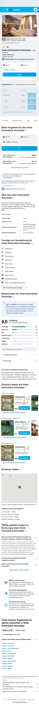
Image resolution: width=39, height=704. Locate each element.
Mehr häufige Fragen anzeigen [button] (19, 570)
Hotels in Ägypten (7, 658)
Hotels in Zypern (7, 663)
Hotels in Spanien (7, 666)
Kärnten (21, 699)
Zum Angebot (24, 408)
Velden (29, 699)
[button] (3, 10)
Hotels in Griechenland (9, 661)
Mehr (3, 210)
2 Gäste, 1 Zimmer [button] (9, 70)
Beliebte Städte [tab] (20, 630)
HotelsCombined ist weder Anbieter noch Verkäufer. (16, 683)
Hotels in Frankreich (8, 656)
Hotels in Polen (6, 651)
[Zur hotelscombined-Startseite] (13, 9)
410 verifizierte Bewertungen (25, 59)
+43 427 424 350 (7, 57)
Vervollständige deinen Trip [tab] (11, 634)
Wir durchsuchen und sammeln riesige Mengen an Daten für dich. (18, 688)
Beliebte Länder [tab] (8, 630)
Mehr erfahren (7, 178)
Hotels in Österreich (8, 643)
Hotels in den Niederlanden (10, 648)
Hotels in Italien (7, 668)
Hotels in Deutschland (9, 653)
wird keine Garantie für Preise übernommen (13, 678)
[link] (14, 412)
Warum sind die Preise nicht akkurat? (15, 691)
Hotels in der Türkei (8, 646)
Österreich (10, 699)
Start (4, 699)
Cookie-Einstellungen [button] (8, 186)
